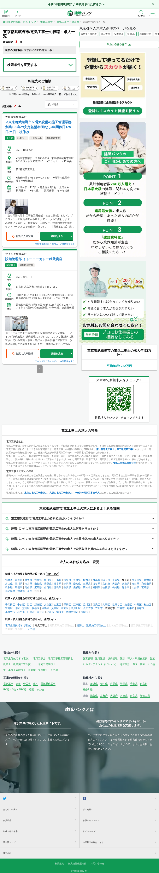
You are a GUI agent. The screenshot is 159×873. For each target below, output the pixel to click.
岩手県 (28, 580)
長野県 (48, 583)
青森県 (18, 580)
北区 (17, 608)
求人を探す (88, 809)
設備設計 (100, 658)
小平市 (21, 612)
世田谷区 (117, 604)
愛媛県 (77, 587)
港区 (29, 604)
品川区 (86, 604)
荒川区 (26, 608)
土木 (35, 683)
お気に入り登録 (24, 236)
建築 (18, 683)
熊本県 (125, 587)
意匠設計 (125, 664)
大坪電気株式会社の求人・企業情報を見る (55, 244)
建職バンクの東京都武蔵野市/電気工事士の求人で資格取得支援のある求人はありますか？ (69, 548)
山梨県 (38, 583)
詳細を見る (57, 236)
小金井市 (10, 612)
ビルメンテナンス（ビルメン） (100, 664)
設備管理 (118, 34)
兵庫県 (125, 583)
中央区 (21, 604)
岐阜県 (57, 583)
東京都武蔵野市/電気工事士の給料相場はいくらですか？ (47, 518)
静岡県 (67, 583)
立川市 (99, 608)
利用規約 (59, 863)
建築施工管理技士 (96, 625)
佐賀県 (106, 587)
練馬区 (45, 608)
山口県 (48, 587)
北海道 (9, 580)
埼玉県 (106, 580)
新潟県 (147, 580)
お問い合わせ (97, 863)
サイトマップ (89, 831)
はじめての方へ (10, 809)
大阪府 (116, 583)
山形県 (57, 580)
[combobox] (61, 104)
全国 (29, 591)
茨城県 (77, 580)
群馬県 (96, 580)
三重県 (86, 583)
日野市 (31, 612)
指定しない (52, 574)
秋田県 (48, 580)
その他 (31, 629)
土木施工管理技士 (45, 664)
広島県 (38, 587)
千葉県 (116, 580)
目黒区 (96, 604)
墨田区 (67, 604)
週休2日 (131, 34)
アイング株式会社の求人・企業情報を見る (55, 361)
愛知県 (77, 583)
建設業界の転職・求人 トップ (19, 21)
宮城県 (38, 580)
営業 (152, 658)
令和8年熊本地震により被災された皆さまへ (76, 4)
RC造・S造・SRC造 (14, 689)
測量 (142, 664)
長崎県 (116, 587)
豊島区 (9, 608)
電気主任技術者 (89, 34)
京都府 (106, 583)
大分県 (135, 587)
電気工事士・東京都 (68, 21)
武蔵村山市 (72, 612)
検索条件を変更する (22, 65)
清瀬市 (60, 612)
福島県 (67, 580)
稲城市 (84, 612)
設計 (122, 658)
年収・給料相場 (10, 831)
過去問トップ (9, 842)
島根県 (18, 587)
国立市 (40, 612)
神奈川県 (137, 580)
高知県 (86, 587)
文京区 (48, 604)
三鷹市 (121, 608)
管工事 (27, 683)
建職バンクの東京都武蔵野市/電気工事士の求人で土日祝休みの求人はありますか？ (65, 538)
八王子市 (88, 608)
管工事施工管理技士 (14, 670)
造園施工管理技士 (38, 670)
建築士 (80, 625)
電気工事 (8, 683)
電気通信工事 (48, 683)
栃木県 (86, 580)
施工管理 (105, 34)
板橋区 (35, 608)
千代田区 (10, 604)
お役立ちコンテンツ (92, 820)
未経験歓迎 (145, 34)
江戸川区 (76, 608)
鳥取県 (9, 587)
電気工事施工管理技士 (60, 658)
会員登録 (7, 820)
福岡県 (96, 587)
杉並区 (147, 604)
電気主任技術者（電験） (19, 625)
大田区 (106, 604)
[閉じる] (153, 4)
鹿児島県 (10, 591)
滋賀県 (96, 583)
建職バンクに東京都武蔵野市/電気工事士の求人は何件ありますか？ (55, 528)
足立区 (55, 608)
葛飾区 (65, 608)
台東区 (57, 604)
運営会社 (7, 853)
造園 (134, 664)
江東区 (77, 604)
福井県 (28, 583)
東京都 (143, 683)
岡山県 (28, 587)
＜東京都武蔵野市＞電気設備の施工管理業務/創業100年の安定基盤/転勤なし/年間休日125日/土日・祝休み (38, 127)
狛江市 (50, 612)
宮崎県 (145, 587)
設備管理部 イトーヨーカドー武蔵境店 (33, 259)
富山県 (9, 583)
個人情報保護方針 (77, 863)
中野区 (138, 604)
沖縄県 (21, 591)
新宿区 (38, 604)
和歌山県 (146, 583)
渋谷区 (128, 604)
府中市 (130, 608)
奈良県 (135, 583)
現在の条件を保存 (117, 44)
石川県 (18, 583)
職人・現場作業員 (137, 658)
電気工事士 (46, 21)
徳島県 (57, 587)
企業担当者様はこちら (93, 842)
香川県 (67, 587)
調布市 (140, 608)
